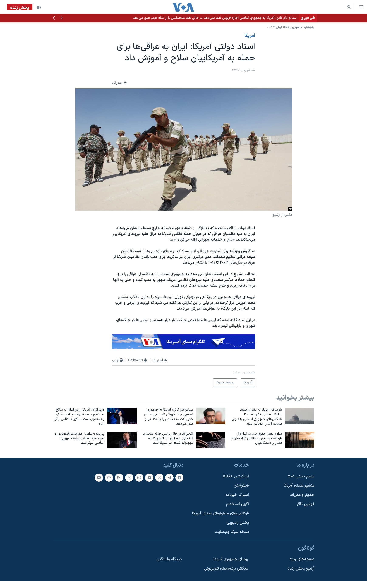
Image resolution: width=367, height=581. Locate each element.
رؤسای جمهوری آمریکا (230, 559)
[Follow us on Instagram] (139, 478)
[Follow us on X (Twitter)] (159, 478)
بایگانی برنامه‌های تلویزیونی (226, 568)
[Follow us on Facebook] (179, 478)
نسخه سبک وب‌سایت (232, 532)
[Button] (119, 83)
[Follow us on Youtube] (149, 478)
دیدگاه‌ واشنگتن (169, 559)
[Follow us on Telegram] (169, 478)
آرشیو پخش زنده (301, 568)
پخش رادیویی (238, 523)
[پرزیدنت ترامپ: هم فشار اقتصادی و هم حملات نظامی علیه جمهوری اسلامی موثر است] (122, 440)
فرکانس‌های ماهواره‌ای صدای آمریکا (220, 513)
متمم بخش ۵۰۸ (301, 476)
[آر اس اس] (119, 478)
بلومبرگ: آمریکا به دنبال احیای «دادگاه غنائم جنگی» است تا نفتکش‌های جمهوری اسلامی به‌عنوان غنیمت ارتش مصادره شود (211, 17)
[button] (61, 18)
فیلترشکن (241, 486)
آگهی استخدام (237, 504)
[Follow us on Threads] (129, 478)
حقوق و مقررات (302, 495)
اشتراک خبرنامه (237, 495)
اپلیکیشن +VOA (236, 476)
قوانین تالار (305, 504)
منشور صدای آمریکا (299, 486)
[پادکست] (109, 478)
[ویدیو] (38, 7)
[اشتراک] (99, 478)
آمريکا (249, 35)
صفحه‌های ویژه (301, 559)
